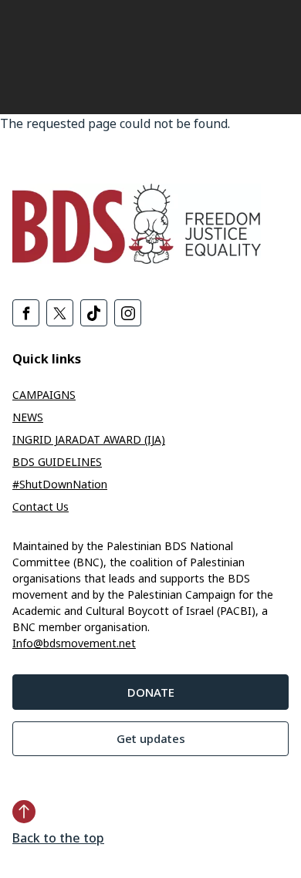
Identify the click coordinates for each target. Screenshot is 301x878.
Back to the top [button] (58, 837)
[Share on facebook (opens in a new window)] (25, 312)
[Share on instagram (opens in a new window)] (127, 312)
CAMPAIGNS (44, 394)
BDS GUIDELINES (57, 461)
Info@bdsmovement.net (74, 643)
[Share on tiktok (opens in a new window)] (93, 312)
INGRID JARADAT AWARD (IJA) (88, 439)
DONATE (150, 692)
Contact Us (40, 506)
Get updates (151, 738)
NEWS (27, 417)
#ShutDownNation (59, 484)
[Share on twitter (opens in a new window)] (59, 312)
